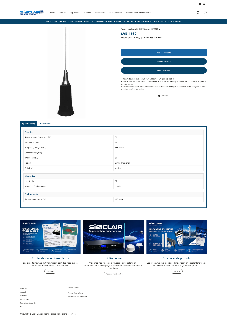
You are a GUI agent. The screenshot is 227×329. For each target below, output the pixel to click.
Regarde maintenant (113, 274)
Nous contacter (115, 12)
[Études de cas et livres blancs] (50, 237)
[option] (113, 21)
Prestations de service (28, 303)
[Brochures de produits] (176, 237)
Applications (75, 12)
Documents (45, 124)
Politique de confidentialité (77, 296)
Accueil (123, 29)
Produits (62, 12)
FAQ (21, 306)
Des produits (24, 299)
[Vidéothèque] (113, 237)
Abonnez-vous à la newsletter (138, 12)
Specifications (28, 124)
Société (51, 12)
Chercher (23, 288)
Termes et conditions (75, 293)
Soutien (87, 12)
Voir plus (50, 271)
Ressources (100, 12)
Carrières (23, 296)
